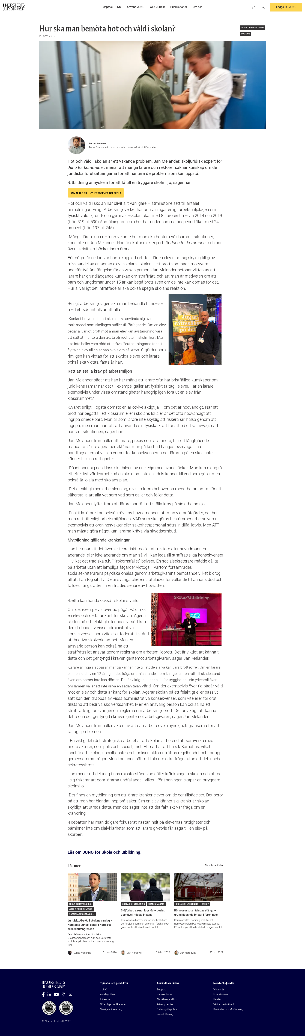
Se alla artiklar (214, 865)
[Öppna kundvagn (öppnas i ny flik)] (253, 7)
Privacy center (165, 1004)
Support (161, 989)
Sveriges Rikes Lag (111, 1009)
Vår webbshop (165, 994)
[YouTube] (58, 994)
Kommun (245, 34)
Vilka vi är (218, 989)
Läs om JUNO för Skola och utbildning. (105, 852)
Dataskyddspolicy (167, 1009)
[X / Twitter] (71, 994)
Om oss (197, 7)
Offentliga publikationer (113, 1004)
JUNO (103, 989)
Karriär (217, 999)
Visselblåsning (165, 1014)
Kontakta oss (221, 994)
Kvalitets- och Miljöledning (228, 1009)
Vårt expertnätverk (224, 1004)
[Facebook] (44, 994)
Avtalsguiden (107, 994)
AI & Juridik (157, 7)
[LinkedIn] (50, 994)
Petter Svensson (98, 143)
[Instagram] (65, 994)
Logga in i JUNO (286, 7)
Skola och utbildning (252, 27)
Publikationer (178, 7)
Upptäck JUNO (112, 7)
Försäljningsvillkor (167, 999)
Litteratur (105, 999)
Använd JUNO (135, 7)
